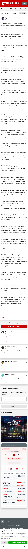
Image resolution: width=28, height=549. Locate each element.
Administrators (13, 17)
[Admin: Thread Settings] (23, 445)
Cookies (18, 525)
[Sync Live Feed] (25, 445)
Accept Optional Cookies (18, 542)
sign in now (14, 392)
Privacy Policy (11, 525)
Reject (4, 542)
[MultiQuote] (2, 342)
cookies (12, 533)
